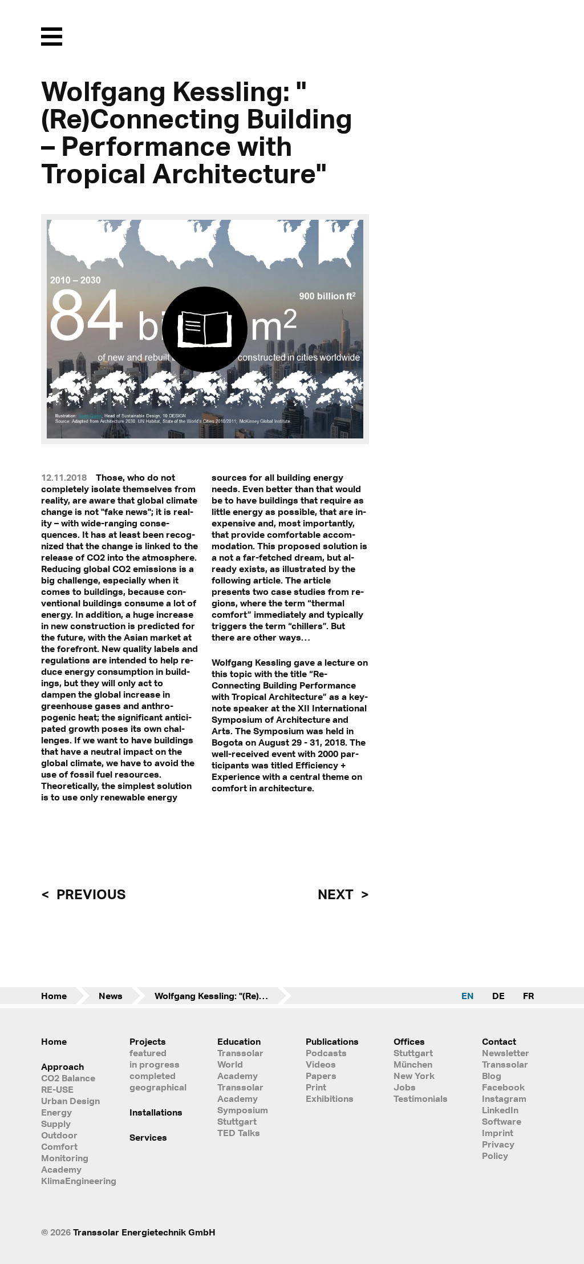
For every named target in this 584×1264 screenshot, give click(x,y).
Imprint (497, 1132)
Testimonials (421, 1098)
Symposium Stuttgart (242, 1115)
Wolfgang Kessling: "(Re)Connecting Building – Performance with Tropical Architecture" (223, 995)
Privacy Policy (498, 1149)
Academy (61, 1169)
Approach (62, 1066)
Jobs (405, 1087)
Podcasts (326, 1052)
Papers (321, 1075)
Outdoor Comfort (59, 1140)
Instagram (504, 1098)
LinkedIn (500, 1110)
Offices (409, 1041)
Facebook (503, 1087)
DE (498, 995)
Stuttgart (413, 1052)
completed (152, 1075)
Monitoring (64, 1158)
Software (501, 1121)
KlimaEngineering (71, 1180)
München (413, 1064)
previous (89, 894)
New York (414, 1075)
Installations (155, 1112)
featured (148, 1052)
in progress (154, 1064)
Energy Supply (56, 1117)
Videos (321, 1064)
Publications (332, 1041)
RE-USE (57, 1089)
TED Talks (238, 1132)
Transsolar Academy (240, 1092)
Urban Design (70, 1100)
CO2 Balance (68, 1078)
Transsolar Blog (505, 1069)
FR (528, 995)
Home (54, 995)
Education (239, 1041)
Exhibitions (330, 1098)
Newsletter (505, 1052)
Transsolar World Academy (240, 1064)
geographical (157, 1087)
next (337, 894)
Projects (147, 1041)
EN (467, 995)
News (111, 995)
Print (316, 1087)
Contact (499, 1041)
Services (148, 1137)
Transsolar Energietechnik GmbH (144, 1232)
